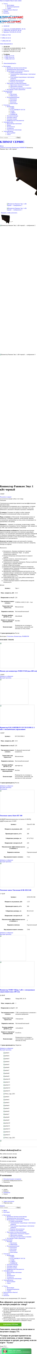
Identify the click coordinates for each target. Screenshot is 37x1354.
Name (2, 1346)
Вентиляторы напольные (14, 123)
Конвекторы (10, 106)
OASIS (12, 111)
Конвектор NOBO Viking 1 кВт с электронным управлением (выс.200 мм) (17, 991)
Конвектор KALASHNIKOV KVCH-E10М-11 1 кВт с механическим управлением (17, 728)
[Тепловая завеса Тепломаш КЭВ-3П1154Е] (17, 886)
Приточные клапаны (16, 86)
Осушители (10, 128)
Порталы (11, 133)
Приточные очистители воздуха (19, 85)
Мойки (9, 125)
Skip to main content (15, 0)
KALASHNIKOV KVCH (17, 109)
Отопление (8, 147)
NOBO (12, 108)
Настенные (13, 94)
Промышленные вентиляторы (16, 69)
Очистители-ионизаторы (14, 130)
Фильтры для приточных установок (20, 88)
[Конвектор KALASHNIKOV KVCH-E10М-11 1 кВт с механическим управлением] (14, 704)
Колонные (13, 102)
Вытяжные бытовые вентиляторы (17, 68)
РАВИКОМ (13, 114)
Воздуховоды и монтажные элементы (18, 71)
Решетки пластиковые (16, 82)
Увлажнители (11, 126)
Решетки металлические (17, 80)
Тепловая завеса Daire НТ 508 (11, 815)
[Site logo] (11, 19)
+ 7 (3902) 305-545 (5, 41)
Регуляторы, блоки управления (16, 89)
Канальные (13, 99)
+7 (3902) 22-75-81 (5, 35)
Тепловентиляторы (12, 116)
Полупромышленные (13, 97)
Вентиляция (10, 5)
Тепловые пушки (12, 119)
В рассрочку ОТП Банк (10, 1324)
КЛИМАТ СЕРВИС (12, 141)
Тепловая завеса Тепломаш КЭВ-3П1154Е (15, 890)
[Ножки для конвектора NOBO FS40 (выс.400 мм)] (17, 667)
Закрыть (2, 1206)
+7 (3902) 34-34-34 (5, 38)
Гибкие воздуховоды (16, 72)
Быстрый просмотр (5, 678)
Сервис (9, 8)
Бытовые (9, 92)
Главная (2, 147)
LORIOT (12, 113)
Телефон (2, 1348)
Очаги (9, 134)
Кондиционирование (13, 6)
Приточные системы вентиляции (16, 83)
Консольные (14, 103)
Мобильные (13, 95)
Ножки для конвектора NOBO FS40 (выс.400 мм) (18, 671)
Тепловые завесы (12, 117)
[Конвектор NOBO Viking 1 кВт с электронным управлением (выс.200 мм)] (13, 960)
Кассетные (13, 100)
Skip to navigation (5, 0)
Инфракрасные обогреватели (15, 120)
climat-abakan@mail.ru (6, 43)
